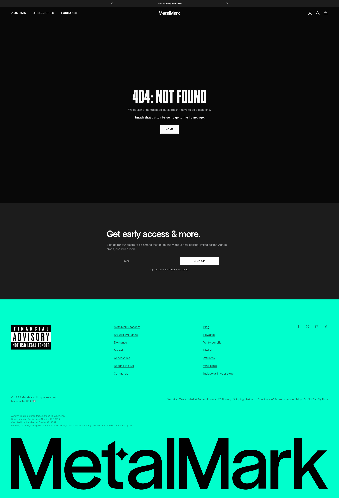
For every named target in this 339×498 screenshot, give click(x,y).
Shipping (238, 399)
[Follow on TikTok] (326, 326)
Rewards (209, 334)
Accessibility (294, 399)
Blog (206, 327)
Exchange (69, 13)
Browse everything (126, 334)
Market (118, 350)
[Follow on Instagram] (317, 326)
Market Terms (197, 399)
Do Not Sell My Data (316, 399)
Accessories (43, 13)
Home (169, 129)
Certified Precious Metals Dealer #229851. (34, 422)
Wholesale (210, 366)
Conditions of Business (271, 399)
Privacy (173, 269)
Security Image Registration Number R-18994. (36, 419)
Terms (182, 399)
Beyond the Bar (124, 366)
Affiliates (209, 358)
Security (172, 399)
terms (185, 269)
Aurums (18, 13)
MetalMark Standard (127, 327)
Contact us (121, 373)
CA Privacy (224, 399)
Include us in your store (218, 373)
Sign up (199, 261)
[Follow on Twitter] (307, 326)
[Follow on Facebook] (298, 326)
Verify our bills (212, 342)
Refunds (251, 399)
